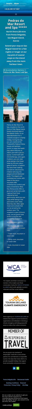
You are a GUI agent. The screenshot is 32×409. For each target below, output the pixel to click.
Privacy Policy (16, 385)
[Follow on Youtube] (14, 368)
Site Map (25, 385)
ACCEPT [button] (16, 405)
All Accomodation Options (13, 70)
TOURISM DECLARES (20, 316)
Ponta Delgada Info (9, 379)
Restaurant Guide (23, 379)
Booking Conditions (12, 383)
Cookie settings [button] (7, 405)
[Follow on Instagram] (17, 368)
